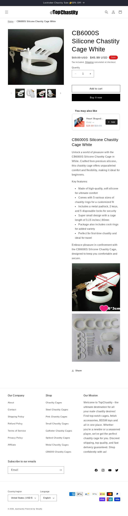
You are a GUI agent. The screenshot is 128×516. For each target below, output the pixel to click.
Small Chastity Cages (57, 423)
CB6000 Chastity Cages (58, 451)
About (11, 402)
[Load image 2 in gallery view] (30, 93)
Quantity (76, 67)
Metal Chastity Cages (57, 444)
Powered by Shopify (33, 509)
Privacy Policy (15, 437)
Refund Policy (15, 423)
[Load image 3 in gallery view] (41, 93)
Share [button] (78, 370)
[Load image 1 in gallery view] (20, 93)
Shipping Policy (16, 416)
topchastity (20, 509)
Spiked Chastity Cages (58, 437)
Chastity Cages (54, 402)
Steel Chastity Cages (57, 409)
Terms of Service (17, 430)
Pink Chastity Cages (56, 416)
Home (10, 21)
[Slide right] (60, 93)
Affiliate (12, 444)
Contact (12, 409)
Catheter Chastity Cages (59, 430)
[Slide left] (11, 93)
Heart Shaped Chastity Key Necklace (95, 118)
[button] (6, 12)
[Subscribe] (60, 470)
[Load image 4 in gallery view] (51, 93)
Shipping (89, 62)
